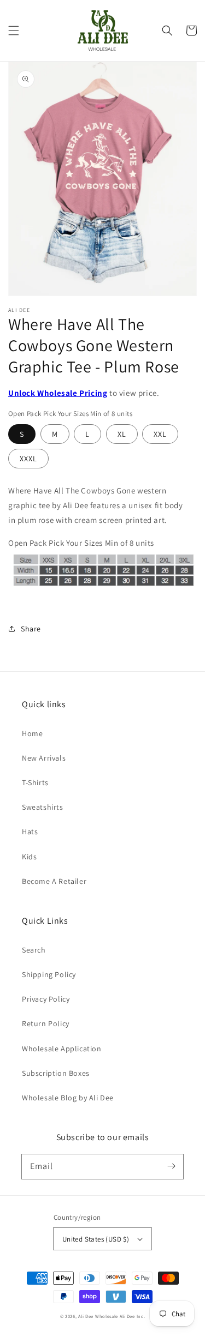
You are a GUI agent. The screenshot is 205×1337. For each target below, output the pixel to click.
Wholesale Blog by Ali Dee (68, 1098)
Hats (30, 831)
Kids (29, 857)
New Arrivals (44, 758)
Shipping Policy (49, 974)
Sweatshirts (42, 807)
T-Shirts (35, 782)
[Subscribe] (171, 1166)
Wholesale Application (62, 1048)
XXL (160, 434)
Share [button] (31, 629)
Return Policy (45, 1023)
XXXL (28, 458)
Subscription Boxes (56, 1073)
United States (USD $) (95, 1239)
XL (122, 434)
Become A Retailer (54, 881)
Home (32, 733)
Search (34, 950)
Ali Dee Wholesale (98, 1316)
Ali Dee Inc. (132, 1316)
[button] (14, 31)
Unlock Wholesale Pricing (57, 393)
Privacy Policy (45, 999)
